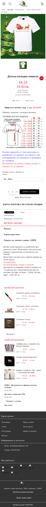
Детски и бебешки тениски (33, 9)
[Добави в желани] (42, 185)
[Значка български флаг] (9, 361)
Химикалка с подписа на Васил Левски (28, 345)
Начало (3, 9)
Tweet (22, 212)
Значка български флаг (27, 357)
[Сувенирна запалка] (9, 323)
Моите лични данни (24, 498)
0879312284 (15, 450)
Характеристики (12, 234)
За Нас (4, 427)
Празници (10, 9)
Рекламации (6, 422)
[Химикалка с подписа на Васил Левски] (9, 348)
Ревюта (7, 229)
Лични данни (28, 427)
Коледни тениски (20, 9)
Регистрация (6, 431)
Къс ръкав (4, 12)
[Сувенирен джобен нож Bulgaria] (9, 297)
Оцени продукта (9, 215)
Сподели (10, 212)
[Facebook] (4, 454)
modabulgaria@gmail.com (19, 446)
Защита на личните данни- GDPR (20, 240)
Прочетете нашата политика (23, 492)
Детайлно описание (13, 223)
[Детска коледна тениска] (23, 58)
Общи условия (28, 422)
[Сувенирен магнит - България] (9, 310)
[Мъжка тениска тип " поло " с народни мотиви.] (9, 374)
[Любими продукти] (36, 3)
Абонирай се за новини (13, 401)
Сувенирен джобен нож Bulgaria (28, 293)
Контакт (4, 435)
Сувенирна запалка (23, 319)
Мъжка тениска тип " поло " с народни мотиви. (28, 372)
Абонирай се (10, 334)
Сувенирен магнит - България (27, 306)
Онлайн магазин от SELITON (23, 505)
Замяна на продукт (30, 431)
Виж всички (8, 405)
